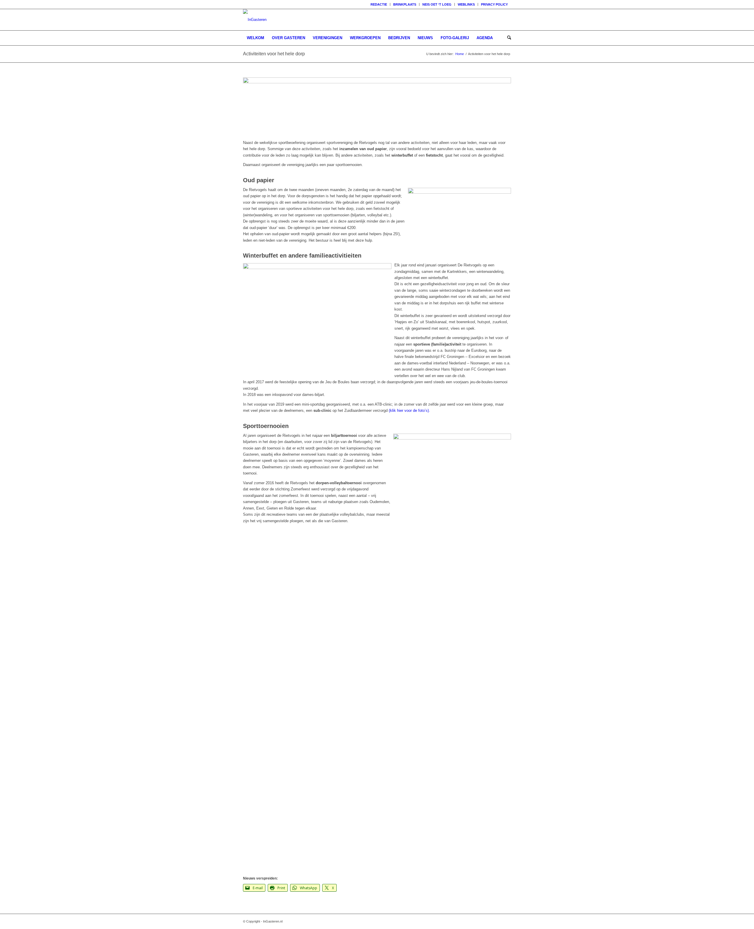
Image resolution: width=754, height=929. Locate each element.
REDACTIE (379, 4)
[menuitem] (379, 4)
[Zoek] (507, 38)
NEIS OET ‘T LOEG (437, 4)
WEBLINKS (466, 4)
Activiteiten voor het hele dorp (274, 53)
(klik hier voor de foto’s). (409, 410)
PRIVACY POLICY (494, 4)
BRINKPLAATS (404, 4)
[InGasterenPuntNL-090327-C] (255, 19)
